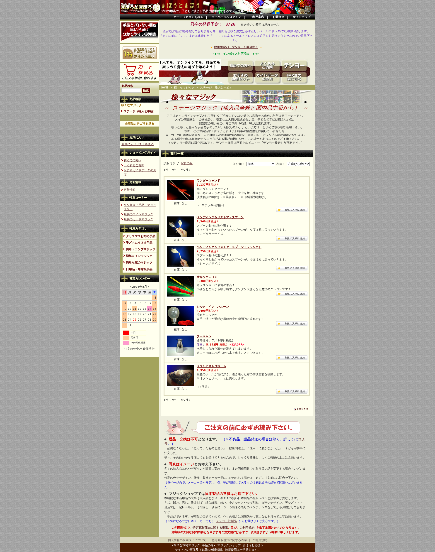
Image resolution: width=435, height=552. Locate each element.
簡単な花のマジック (139, 262)
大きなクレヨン (207, 277)
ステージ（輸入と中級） (140, 111)
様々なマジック (131, 105)
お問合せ (278, 17)
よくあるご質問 (134, 165)
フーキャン (204, 336)
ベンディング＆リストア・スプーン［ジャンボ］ (229, 247)
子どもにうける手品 (139, 242)
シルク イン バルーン (213, 306)
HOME (165, 87)
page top (302, 408)
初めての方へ (132, 160)
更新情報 (135, 182)
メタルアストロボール (211, 366)
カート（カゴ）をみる (188, 17)
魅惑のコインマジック (138, 214)
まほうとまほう (181, 5)
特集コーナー (138, 197)
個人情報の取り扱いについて (187, 540)
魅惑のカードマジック (138, 219)
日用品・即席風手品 (139, 269)
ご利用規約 (247, 527)
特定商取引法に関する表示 (210, 527)
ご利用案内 (256, 17)
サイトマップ (301, 17)
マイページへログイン (226, 17)
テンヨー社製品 (226, 521)
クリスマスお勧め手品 (140, 236)
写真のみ (187, 163)
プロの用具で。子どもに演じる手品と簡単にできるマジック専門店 (205, 11)
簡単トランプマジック (140, 249)
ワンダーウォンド (208, 180)
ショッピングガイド (142, 152)
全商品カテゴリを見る (139, 123)
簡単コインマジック (139, 256)
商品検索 (127, 86)
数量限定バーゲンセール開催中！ (236, 47)
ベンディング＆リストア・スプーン (220, 217)
